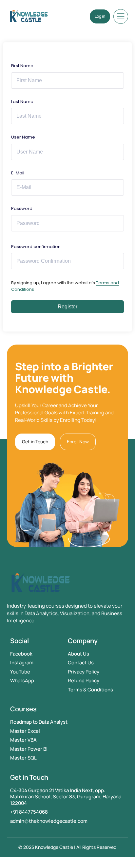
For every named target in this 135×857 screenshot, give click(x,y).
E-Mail (17, 173)
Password (21, 208)
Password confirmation (36, 247)
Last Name (22, 101)
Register (67, 306)
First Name (22, 66)
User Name (23, 137)
